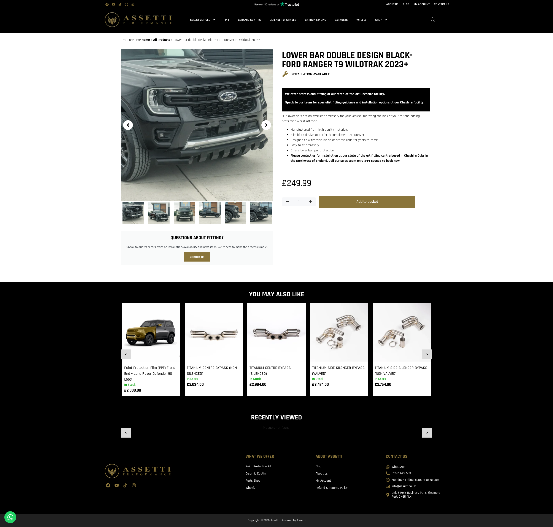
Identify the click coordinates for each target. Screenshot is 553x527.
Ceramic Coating (249, 20)
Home (146, 40)
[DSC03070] (197, 125)
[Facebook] (107, 4)
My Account (323, 481)
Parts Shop (253, 481)
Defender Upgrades (283, 20)
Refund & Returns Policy (332, 488)
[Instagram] (126, 4)
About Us (322, 473)
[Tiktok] (120, 4)
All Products (161, 40)
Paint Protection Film (259, 466)
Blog (318, 466)
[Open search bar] (433, 19)
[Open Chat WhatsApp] (10, 517)
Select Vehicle (200, 20)
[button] (128, 125)
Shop (378, 20)
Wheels (361, 20)
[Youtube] (113, 4)
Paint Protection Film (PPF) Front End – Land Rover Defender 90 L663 (149, 373)
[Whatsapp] (133, 4)
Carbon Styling (315, 20)
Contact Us (197, 257)
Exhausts (341, 20)
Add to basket (367, 201)
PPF (227, 20)
